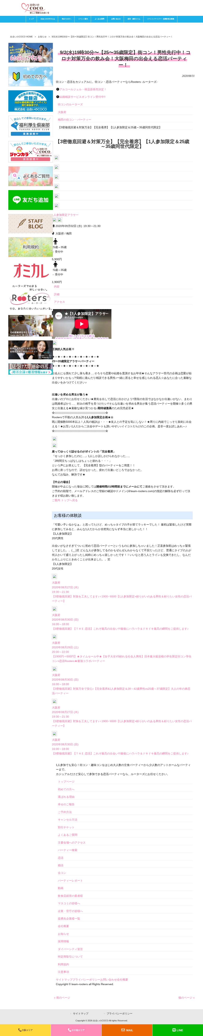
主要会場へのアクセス (72, 842)
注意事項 (63, 971)
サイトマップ (64, 979)
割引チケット (66, 827)
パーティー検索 (67, 850)
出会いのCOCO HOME (21, 36)
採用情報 (63, 941)
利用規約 (63, 964)
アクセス (59, 301)
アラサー (73, 214)
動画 (60, 888)
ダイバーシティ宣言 (70, 949)
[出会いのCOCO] (35, 12)
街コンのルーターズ (70, 104)
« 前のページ (62, 997)
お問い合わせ (108, 979)
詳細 (56, 294)
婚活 (60, 865)
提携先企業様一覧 (69, 918)
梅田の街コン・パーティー (74, 119)
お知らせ (42, 36)
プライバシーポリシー (86, 979)
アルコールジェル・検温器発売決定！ (83, 89)
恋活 (60, 857)
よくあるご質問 (67, 834)
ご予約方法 (65, 812)
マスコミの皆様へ (69, 903)
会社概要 (63, 926)
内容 (56, 286)
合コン (62, 872)
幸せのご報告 (66, 804)
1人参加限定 (59, 214)
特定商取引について (70, 956)
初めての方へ (66, 789)
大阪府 (62, 112)
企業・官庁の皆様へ (70, 911)
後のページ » (186, 997)
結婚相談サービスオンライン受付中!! (82, 96)
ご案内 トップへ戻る (65, 500)
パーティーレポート (70, 880)
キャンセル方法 (67, 819)
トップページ (66, 781)
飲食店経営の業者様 (70, 895)
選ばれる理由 (66, 796)
